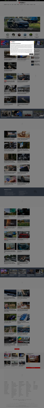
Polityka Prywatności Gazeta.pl (28, 52)
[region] (22, 48)
